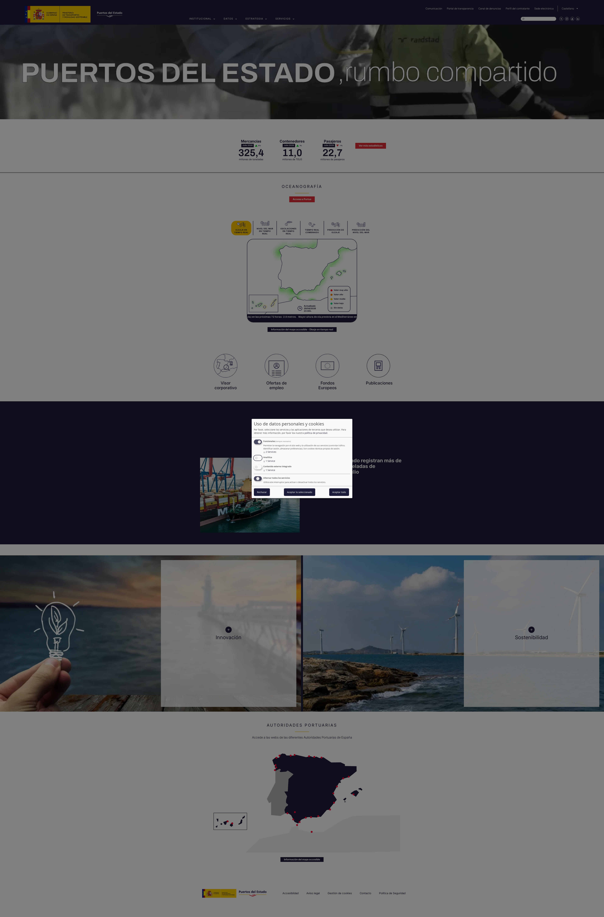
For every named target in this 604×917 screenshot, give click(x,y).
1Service (269, 460)
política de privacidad (316, 432)
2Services (269, 451)
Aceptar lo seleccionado (299, 491)
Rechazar (262, 491)
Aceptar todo (339, 491)
